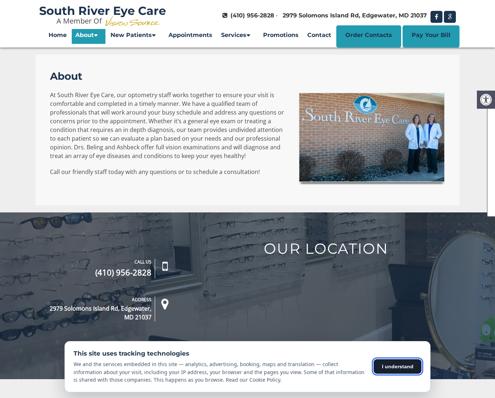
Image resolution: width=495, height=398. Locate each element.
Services (233, 35)
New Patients (131, 35)
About (84, 35)
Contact (319, 35)
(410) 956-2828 (252, 15)
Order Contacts (368, 35)
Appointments (190, 35)
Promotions (281, 35)
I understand (397, 366)
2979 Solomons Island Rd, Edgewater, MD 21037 (355, 15)
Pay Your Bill (431, 35)
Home (58, 35)
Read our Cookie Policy (253, 379)
